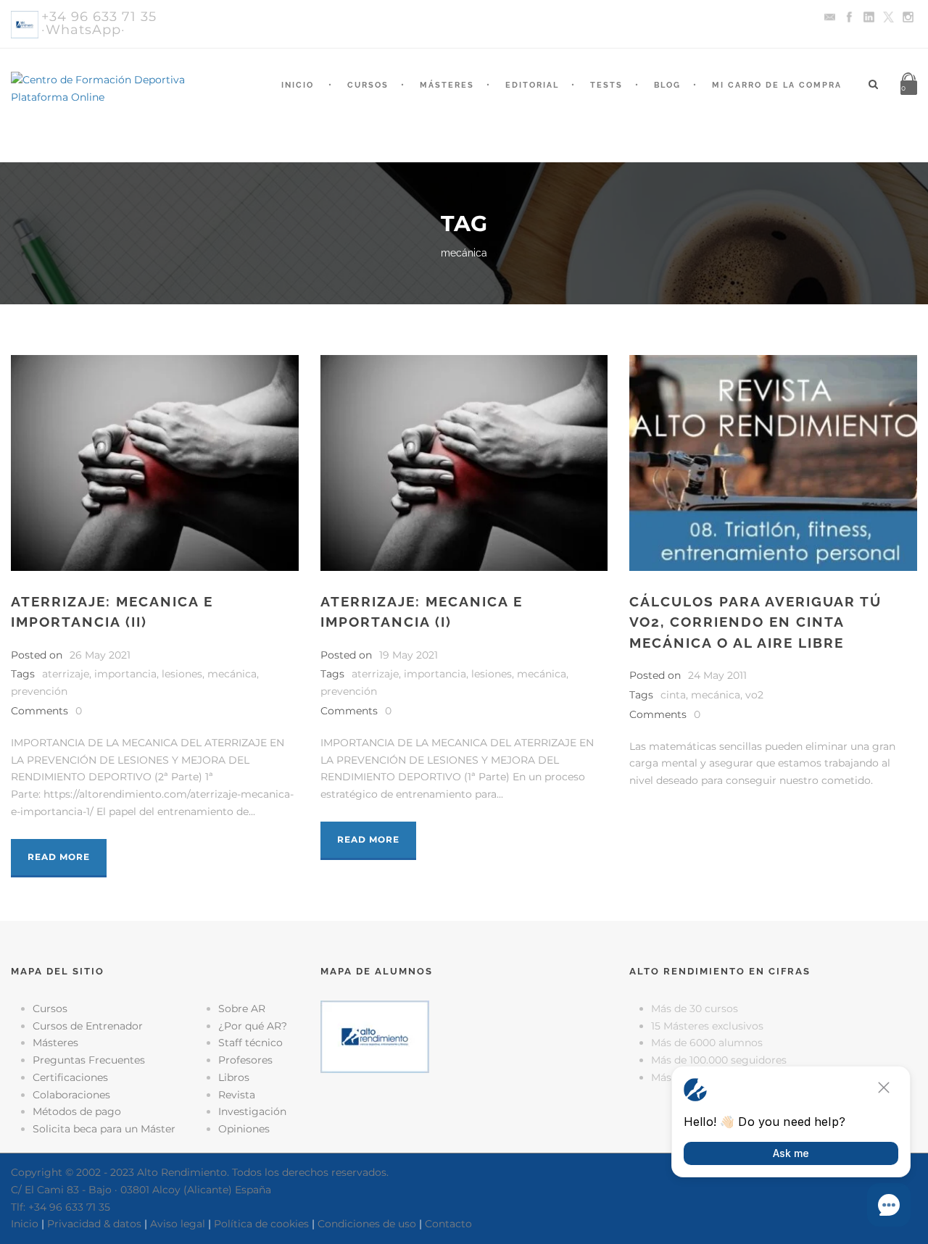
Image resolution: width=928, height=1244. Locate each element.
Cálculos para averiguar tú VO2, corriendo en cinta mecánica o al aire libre (755, 622)
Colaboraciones (71, 1094)
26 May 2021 (100, 654)
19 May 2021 (408, 654)
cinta (673, 694)
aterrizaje (65, 673)
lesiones (182, 673)
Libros (233, 1077)
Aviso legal (177, 1223)
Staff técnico (250, 1042)
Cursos (368, 85)
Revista (236, 1094)
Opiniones (244, 1128)
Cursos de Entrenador (88, 1025)
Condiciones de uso (367, 1223)
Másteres (447, 85)
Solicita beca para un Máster (104, 1128)
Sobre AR (241, 1008)
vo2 (754, 694)
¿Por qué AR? (252, 1025)
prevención (39, 691)
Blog (667, 85)
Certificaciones (70, 1077)
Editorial (532, 85)
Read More (59, 856)
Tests (606, 85)
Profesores (245, 1059)
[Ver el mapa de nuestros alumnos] (374, 1035)
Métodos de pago (77, 1111)
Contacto (448, 1223)
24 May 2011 (717, 675)
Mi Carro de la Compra (777, 85)
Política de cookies (261, 1223)
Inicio (297, 85)
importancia (125, 673)
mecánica (232, 673)
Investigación (252, 1111)
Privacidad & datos (94, 1223)
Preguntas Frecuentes (89, 1059)
